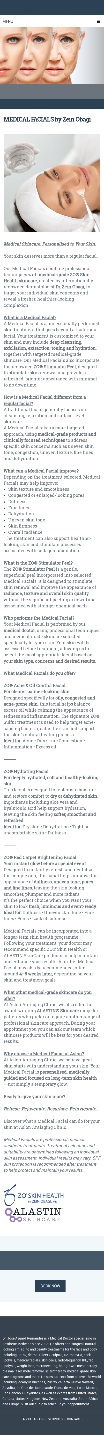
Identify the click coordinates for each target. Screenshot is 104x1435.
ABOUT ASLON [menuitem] (33, 1419)
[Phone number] (8, 1328)
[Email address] (20, 1328)
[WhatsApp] (66, 1328)
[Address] (31, 1328)
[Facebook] (43, 1328)
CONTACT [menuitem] (74, 1419)
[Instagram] (54, 1328)
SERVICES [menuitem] (55, 1419)
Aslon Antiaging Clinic (52, 7)
